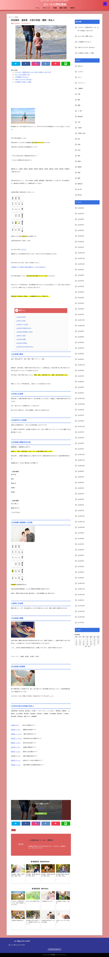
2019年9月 (81, 533)
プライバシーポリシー (54, 949)
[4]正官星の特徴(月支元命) (24, 328)
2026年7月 (81, 213)
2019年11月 (81, 521)
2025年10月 (81, 264)
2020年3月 (81, 499)
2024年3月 (81, 359)
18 (98, 641)
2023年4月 (81, 381)
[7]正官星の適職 (21, 339)
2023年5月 (81, 376)
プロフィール (46, 8)
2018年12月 (81, 583)
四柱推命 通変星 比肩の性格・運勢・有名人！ (62, 875)
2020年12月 (81, 454)
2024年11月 (81, 320)
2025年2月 (81, 309)
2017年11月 (81, 611)
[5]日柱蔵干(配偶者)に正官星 (25, 332)
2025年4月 (81, 297)
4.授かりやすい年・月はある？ (24, 79)
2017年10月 (81, 617)
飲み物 (79, 195)
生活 (79, 150)
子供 (79, 122)
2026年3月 (81, 236)
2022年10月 (81, 404)
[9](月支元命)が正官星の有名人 (25, 347)
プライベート (81, 83)
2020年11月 (81, 460)
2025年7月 (81, 281)
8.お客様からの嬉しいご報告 (23, 82)
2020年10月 (81, 465)
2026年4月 (81, 230)
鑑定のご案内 (63, 8)
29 (87, 644)
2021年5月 (81, 437)
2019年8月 (81, 538)
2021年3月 (81, 443)
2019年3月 (81, 566)
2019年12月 (81, 516)
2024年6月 (81, 342)
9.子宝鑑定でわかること (22, 77)
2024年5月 (81, 348)
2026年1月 (81, 247)
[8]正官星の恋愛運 (22, 343)
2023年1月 (81, 393)
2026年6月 (81, 219)
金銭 (79, 172)
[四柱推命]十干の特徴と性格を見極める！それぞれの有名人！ (28, 267)
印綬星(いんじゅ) (16, 765)
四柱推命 (80, 116)
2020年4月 (81, 493)
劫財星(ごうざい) (16, 729)
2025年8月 (81, 275)
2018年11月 (81, 589)
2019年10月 (81, 527)
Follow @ (40, 808)
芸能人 (79, 161)
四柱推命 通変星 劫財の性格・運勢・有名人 (48, 875)
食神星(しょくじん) (16, 734)
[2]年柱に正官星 (21, 321)
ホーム (37, 8)
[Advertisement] (40, 96)
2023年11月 (81, 365)
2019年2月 (81, 572)
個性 (79, 99)
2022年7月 (81, 415)
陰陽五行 (80, 183)
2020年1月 (81, 510)
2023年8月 (81, 370)
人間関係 (80, 88)
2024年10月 (81, 325)
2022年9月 (81, 409)
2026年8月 (81, 208)
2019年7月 (81, 544)
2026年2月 (81, 241)
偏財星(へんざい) (16, 743)
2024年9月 (81, 331)
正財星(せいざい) (16, 747)
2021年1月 (81, 449)
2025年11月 (81, 258)
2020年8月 (81, 471)
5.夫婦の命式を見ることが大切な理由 (47, 921)
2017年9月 (81, 622)
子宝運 (54, 8)
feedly (41, 813)
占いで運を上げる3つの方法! (18, 945)
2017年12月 (81, 605)
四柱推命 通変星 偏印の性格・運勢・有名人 (18, 875)
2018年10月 (81, 594)
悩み (79, 139)
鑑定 (79, 178)
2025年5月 (81, 292)
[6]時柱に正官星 (21, 335)
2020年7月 (81, 477)
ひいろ (20, 844)
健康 (79, 105)
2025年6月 (81, 286)
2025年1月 (81, 314)
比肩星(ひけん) (15, 725)
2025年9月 (81, 269)
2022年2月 (81, 421)
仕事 (79, 94)
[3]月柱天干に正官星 (22, 324)
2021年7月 (81, 432)
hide (24, 310)
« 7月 (85, 646)
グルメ (79, 77)
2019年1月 (81, 577)
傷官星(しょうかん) (16, 738)
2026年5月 (81, 225)
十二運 (79, 111)
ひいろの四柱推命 (55, 4)
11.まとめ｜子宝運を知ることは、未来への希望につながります (33, 72)
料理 (79, 144)
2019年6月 (81, 549)
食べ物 (79, 189)
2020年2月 (81, 505)
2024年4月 (81, 353)
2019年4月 (81, 561)
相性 (79, 155)
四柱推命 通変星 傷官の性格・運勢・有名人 (33, 875)
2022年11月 (81, 398)
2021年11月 (81, 426)
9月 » (89, 646)
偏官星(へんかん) (16, 751)
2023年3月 (81, 387)
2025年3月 (81, 303)
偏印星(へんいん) (16, 760)
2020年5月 (81, 488)
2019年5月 (81, 555)
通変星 (13, 830)
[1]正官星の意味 (21, 317)
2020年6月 (81, 482)
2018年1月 (81, 600)
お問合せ (72, 8)
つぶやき (80, 71)
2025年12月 (81, 253)
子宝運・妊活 (81, 133)
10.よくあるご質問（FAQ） (23, 74)
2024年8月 (81, 337)
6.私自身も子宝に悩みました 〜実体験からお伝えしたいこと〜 (33, 922)
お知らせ (80, 66)
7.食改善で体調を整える (17, 920)
